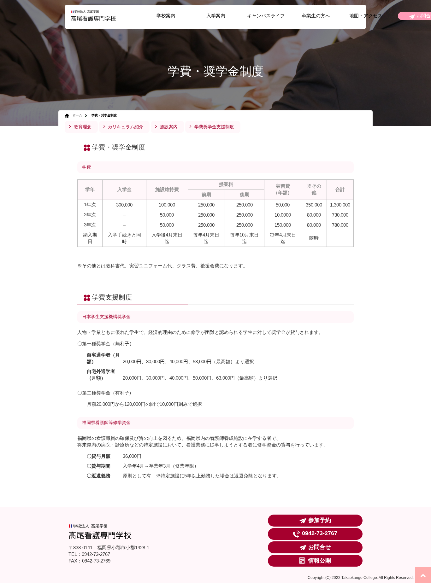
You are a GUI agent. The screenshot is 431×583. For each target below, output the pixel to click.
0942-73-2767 (319, 533)
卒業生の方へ (316, 15)
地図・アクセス (365, 15)
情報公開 (319, 560)
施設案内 (169, 127)
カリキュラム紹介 (125, 127)
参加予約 (319, 520)
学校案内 (165, 15)
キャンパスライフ (266, 15)
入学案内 (215, 15)
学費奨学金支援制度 (214, 127)
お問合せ (319, 547)
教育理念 (83, 127)
